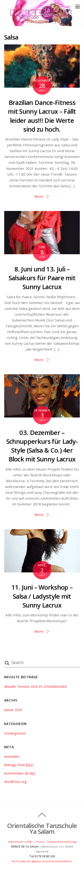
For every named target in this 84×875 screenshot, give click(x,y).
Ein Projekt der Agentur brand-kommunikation (42, 861)
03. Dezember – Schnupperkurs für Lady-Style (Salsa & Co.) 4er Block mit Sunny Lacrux (42, 446)
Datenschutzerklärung (61, 841)
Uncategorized (14, 733)
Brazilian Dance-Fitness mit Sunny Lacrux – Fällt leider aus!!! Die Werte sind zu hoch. (42, 116)
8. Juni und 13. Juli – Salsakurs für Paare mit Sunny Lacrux (42, 278)
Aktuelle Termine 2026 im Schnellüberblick (35, 686)
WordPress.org (15, 781)
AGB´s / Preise (35, 841)
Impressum (15, 841)
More (38, 196)
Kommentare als (19, 773)
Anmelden (11, 756)
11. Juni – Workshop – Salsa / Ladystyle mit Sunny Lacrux (42, 596)
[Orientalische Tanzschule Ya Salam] (40, 20)
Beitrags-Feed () (18, 765)
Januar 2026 (13, 710)
